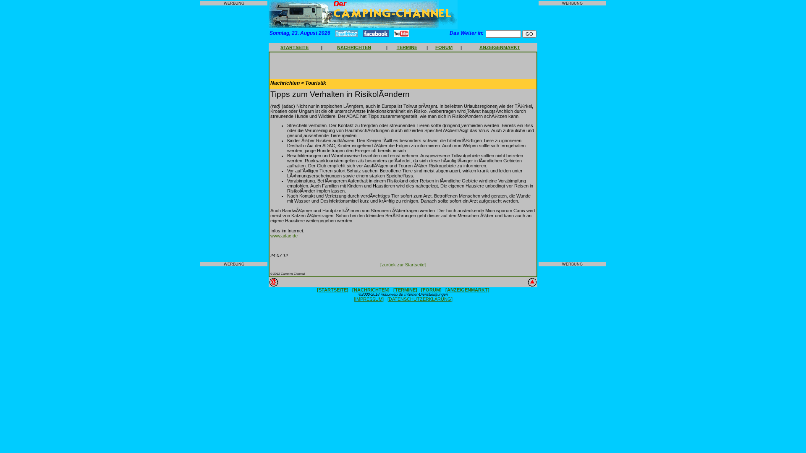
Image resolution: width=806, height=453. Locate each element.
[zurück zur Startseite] (403, 264)
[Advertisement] (233, 134)
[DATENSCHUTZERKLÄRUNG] (420, 299)
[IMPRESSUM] (369, 299)
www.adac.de (284, 235)
